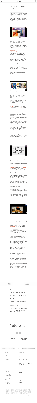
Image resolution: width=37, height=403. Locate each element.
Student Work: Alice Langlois (17, 292)
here (13, 137)
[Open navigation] (1, 1)
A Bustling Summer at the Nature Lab (18, 288)
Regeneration (19, 20)
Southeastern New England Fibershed (16, 12)
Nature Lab (18, 1)
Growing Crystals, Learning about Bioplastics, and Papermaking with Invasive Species (18, 310)
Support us (13, 338)
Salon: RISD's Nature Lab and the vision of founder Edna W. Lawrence (18, 297)
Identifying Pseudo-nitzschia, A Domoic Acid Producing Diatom (18, 302)
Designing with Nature (15, 305)
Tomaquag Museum (21, 47)
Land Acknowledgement (19, 53)
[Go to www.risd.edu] (35, 1)
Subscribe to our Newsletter (24, 339)
